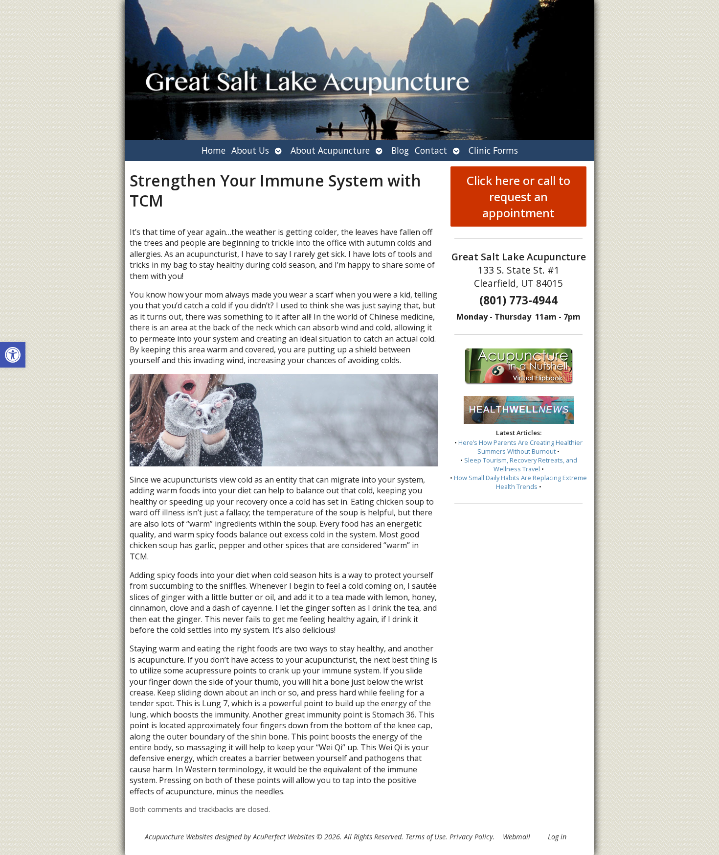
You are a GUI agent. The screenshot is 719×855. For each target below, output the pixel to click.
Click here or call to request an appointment (518, 196)
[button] (12, 355)
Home (213, 150)
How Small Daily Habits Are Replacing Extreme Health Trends (520, 482)
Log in (557, 836)
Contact (431, 150)
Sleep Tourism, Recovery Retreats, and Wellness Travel (520, 464)
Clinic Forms (493, 150)
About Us (250, 150)
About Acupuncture (330, 150)
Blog (400, 150)
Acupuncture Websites (179, 836)
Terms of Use (425, 836)
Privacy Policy (471, 836)
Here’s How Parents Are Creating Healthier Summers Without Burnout (520, 447)
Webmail (516, 836)
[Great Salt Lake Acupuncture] (359, 70)
